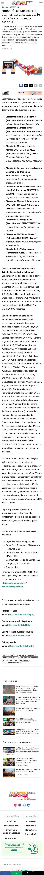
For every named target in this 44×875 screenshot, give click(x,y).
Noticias (11, 821)
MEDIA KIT (11, 838)
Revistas (31, 825)
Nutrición (20, 655)
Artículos (31, 821)
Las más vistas (31, 816)
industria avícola (10, 658)
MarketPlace (11, 825)
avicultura (7, 660)
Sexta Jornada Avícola (12, 663)
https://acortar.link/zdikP (19, 635)
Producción (8, 655)
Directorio (31, 830)
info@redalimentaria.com (13, 583)
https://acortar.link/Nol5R (19, 625)
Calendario (31, 834)
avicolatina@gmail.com (12, 586)
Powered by (22, 870)
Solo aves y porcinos (29, 658)
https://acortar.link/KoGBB (21, 646)
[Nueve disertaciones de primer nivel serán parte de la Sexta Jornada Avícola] (22, 67)
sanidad (31, 655)
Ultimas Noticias (13, 816)
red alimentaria (21, 660)
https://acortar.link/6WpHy (21, 614)
